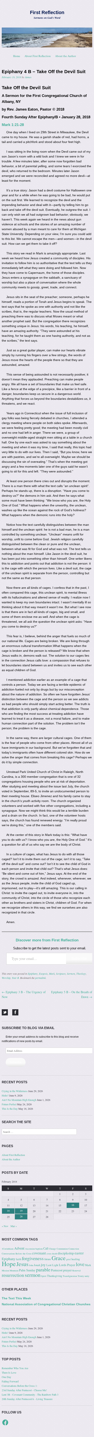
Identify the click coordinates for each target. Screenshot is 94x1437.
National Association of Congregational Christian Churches (46, 1304)
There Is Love (9, 1372)
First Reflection (47, 12)
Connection (73, 1248)
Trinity (81, 1276)
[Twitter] (5, 1012)
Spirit (43, 1276)
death (54, 1253)
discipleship (66, 1253)
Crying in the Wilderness (15, 1091)
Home (16, 56)
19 (21, 1210)
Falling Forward (10, 1381)
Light (55, 1265)
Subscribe (79, 958)
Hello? (5, 1095)
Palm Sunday (27, 1270)
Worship (6, 978)
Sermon (71, 973)
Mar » (13, 1226)
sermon (32, 1274)
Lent (49, 1265)
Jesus (22, 1264)
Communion (62, 1248)
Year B (15, 978)
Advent (19, 1248)
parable (43, 1269)
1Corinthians (8, 1248)
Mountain (14, 1270)
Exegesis (43, 973)
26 (21, 1216)
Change (52, 1248)
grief (68, 1259)
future (47, 1259)
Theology (81, 973)
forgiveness (33, 1258)
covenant (39, 1253)
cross (49, 1253)
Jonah (37, 1265)
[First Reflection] (47, 37)
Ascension (30, 1248)
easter (79, 1253)
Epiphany (33, 973)
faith (18, 1259)
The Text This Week (16, 1298)
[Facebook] (15, 1012)
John (31, 1265)
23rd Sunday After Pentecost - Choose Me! (24, 1390)
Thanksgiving (54, 1276)
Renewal (76, 1270)
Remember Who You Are (15, 1368)
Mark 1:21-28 (13, 125)
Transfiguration (70, 1276)
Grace (59, 1258)
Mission (5, 1270)
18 (8, 1210)
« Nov (5, 1226)
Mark (52, 973)
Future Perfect (9, 1104)
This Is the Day (10, 1108)
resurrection (13, 1275)
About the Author (65, 56)
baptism (39, 1248)
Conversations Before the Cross (16, 1253)
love (80, 1264)
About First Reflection (37, 56)
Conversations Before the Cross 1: (19, 1385)
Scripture (61, 973)
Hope (9, 1263)
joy (43, 1264)
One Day (6, 1377)
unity (87, 1276)
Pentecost (57, 1270)
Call (45, 1248)
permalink (40, 978)
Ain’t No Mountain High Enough (19, 1100)
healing (75, 1259)
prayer (67, 1270)
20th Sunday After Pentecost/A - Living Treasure (27, 1399)
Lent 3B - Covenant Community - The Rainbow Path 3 (30, 1394)
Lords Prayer (67, 1265)
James (28, 77)
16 (72, 1205)
